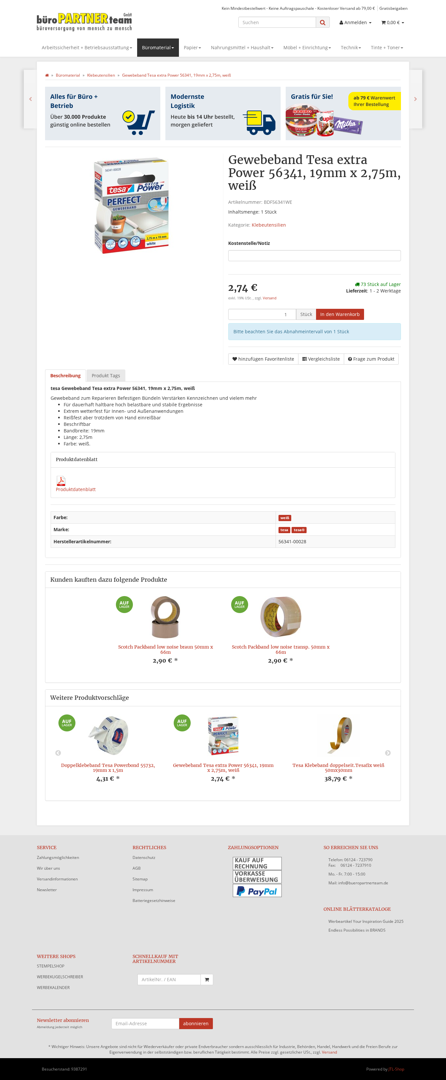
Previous (58, 753)
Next (388, 753)
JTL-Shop (396, 1069)
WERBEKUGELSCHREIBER (60, 977)
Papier (191, 47)
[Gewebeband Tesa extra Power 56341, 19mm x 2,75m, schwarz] (30, 99)
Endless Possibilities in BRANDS (357, 930)
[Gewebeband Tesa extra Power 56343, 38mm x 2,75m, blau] (415, 99)
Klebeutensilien (269, 225)
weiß (284, 518)
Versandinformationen (57, 879)
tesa (284, 530)
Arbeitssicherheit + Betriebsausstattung (85, 47)
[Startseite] (47, 75)
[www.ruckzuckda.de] (95, 21)
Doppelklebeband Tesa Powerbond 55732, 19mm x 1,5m (108, 767)
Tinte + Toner (385, 47)
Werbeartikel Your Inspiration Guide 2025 (366, 921)
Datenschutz (144, 857)
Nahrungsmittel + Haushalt (240, 47)
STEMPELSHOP (50, 966)
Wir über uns (48, 868)
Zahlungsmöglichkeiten (58, 857)
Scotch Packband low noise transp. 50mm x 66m (280, 649)
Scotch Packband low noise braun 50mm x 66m (165, 649)
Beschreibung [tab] (65, 375)
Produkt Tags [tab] (106, 375)
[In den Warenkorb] (206, 979)
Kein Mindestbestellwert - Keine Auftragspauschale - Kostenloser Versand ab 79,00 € (298, 8)
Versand (270, 298)
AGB (137, 868)
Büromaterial (156, 47)
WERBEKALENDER (53, 987)
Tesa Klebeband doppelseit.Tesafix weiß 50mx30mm (338, 767)
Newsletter (47, 889)
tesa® (299, 530)
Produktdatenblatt (76, 489)
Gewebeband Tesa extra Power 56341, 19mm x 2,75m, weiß (223, 767)
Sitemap (140, 879)
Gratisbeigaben (393, 8)
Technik (349, 47)
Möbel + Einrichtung (305, 47)
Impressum (143, 889)
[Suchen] (323, 22)
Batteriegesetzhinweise (154, 900)
